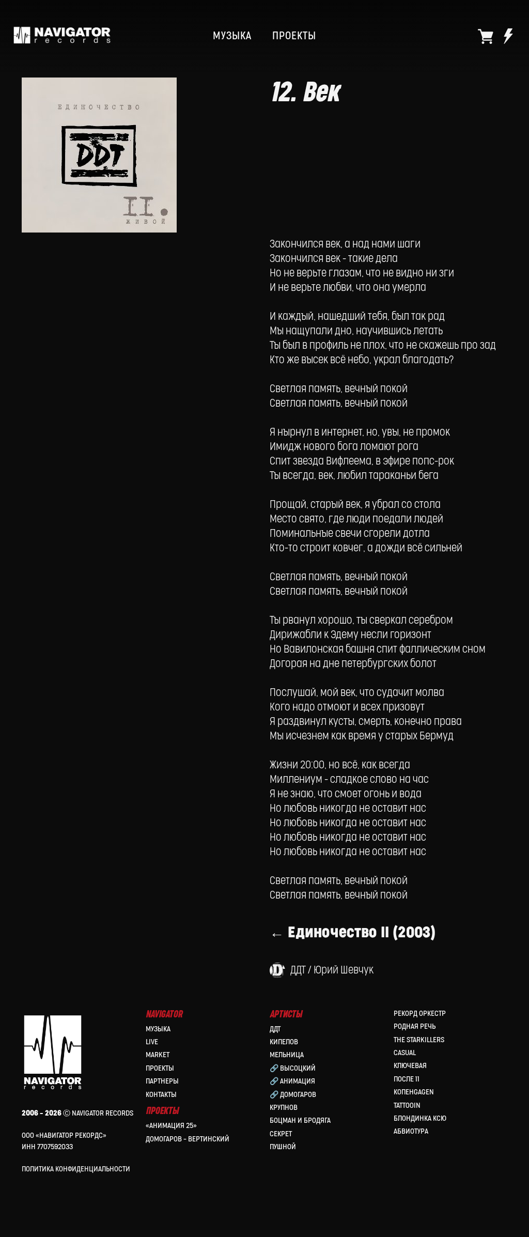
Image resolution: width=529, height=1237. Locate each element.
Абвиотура (411, 1131)
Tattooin (407, 1105)
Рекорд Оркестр (420, 1013)
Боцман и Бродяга (300, 1120)
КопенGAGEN (414, 1092)
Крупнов (284, 1107)
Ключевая (410, 1066)
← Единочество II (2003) (352, 932)
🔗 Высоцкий (293, 1068)
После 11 (406, 1079)
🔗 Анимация (292, 1081)
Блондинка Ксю (420, 1118)
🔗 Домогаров (293, 1095)
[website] (485, 36)
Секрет (281, 1134)
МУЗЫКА (232, 36)
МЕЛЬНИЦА (287, 1055)
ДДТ (275, 1029)
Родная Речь (414, 1026)
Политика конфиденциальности (76, 1169)
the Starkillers (419, 1040)
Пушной (283, 1147)
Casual (405, 1053)
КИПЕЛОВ (284, 1042)
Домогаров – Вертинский (187, 1139)
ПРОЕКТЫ (294, 36)
